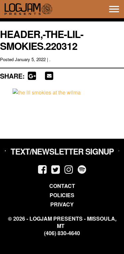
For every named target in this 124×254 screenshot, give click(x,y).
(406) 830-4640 (62, 233)
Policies (62, 195)
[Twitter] (56, 169)
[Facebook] (42, 169)
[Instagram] (69, 169)
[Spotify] (82, 169)
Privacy (62, 204)
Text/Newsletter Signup (62, 151)
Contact (62, 186)
